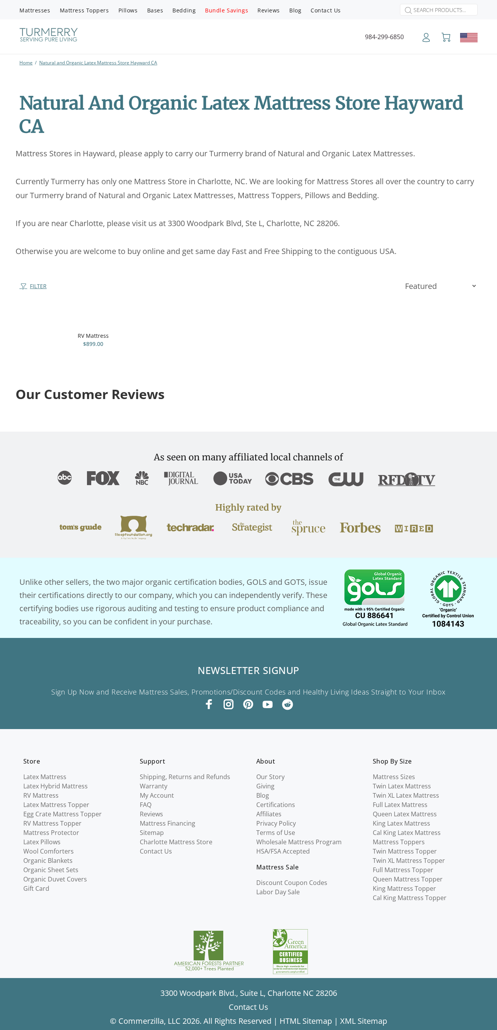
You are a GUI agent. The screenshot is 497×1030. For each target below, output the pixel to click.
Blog (262, 795)
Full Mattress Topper (403, 870)
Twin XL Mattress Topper (409, 860)
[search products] (406, 10)
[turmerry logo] (48, 36)
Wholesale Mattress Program (299, 842)
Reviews (151, 814)
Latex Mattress (44, 776)
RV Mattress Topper (52, 823)
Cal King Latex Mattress (407, 832)
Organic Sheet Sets (50, 870)
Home (26, 62)
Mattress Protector (51, 832)
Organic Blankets (48, 860)
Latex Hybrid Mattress (55, 786)
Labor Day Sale (278, 892)
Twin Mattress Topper (405, 851)
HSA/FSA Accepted (283, 851)
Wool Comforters (48, 851)
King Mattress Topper (404, 888)
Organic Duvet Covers (55, 879)
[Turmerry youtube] (267, 704)
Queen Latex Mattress (405, 814)
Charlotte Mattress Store (176, 842)
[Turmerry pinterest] (248, 704)
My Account (157, 795)
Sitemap (152, 832)
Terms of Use (275, 832)
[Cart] (446, 37)
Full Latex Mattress (400, 804)
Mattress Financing (167, 823)
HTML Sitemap (306, 1021)
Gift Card (36, 888)
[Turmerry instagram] (228, 704)
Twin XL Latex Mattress (406, 795)
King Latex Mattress (401, 823)
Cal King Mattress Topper (410, 897)
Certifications (275, 804)
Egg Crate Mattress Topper (62, 814)
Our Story (270, 776)
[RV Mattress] (93, 318)
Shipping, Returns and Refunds (185, 776)
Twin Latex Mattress (402, 786)
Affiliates (269, 814)
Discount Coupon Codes (291, 882)
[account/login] (426, 40)
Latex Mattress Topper (56, 804)
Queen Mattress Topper (408, 879)
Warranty (153, 786)
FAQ (145, 804)
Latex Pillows (42, 842)
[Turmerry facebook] (209, 704)
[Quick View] (154, 323)
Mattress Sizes (394, 776)
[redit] (287, 705)
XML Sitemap (363, 1021)
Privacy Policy (276, 823)
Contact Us (156, 851)
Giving (265, 786)
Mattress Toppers (399, 842)
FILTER (38, 286)
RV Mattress (93, 335)
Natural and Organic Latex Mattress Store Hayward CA (98, 62)
